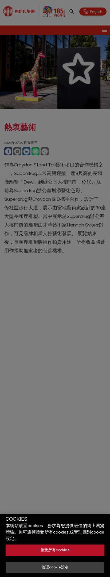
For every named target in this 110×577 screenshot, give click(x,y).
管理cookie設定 (55, 567)
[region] (55, 545)
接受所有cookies (55, 550)
